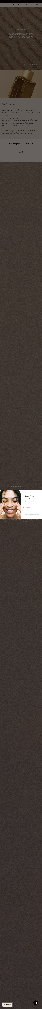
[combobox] (24, 507)
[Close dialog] (41, 490)
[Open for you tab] (35, 1002)
